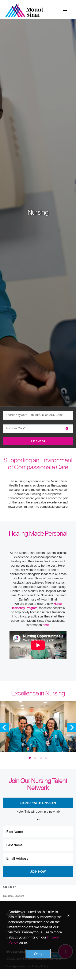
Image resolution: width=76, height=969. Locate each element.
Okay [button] (38, 954)
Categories (8, 896)
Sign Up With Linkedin (38, 803)
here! (46, 625)
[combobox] (38, 415)
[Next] (71, 727)
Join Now (38, 871)
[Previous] (4, 727)
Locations (19, 896)
